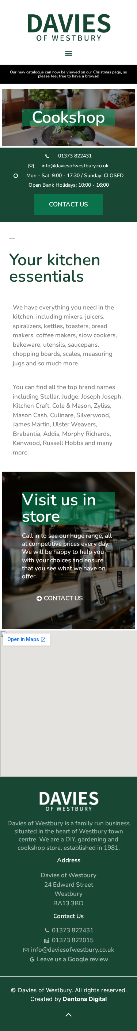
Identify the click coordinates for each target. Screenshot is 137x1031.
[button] (68, 53)
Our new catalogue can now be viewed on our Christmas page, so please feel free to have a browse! (68, 74)
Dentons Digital (85, 999)
